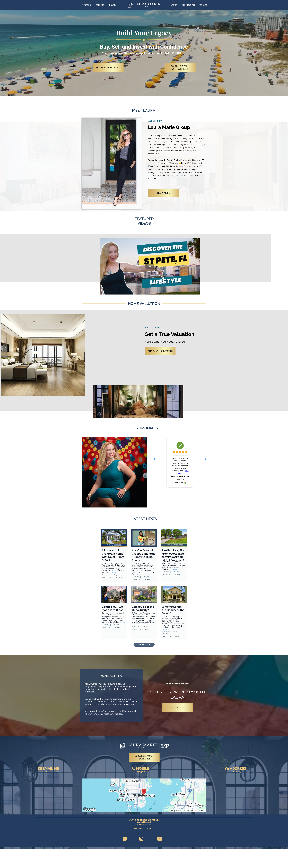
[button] (205, 459)
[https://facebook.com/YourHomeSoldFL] (125, 839)
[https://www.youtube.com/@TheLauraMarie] (160, 839)
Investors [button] (85, 5)
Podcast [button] (203, 5)
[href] (144, 795)
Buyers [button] (113, 5)
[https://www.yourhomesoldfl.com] (143, 5)
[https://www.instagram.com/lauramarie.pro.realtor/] (142, 839)
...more (113, 572)
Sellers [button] (100, 5)
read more (184, 481)
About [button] (174, 5)
